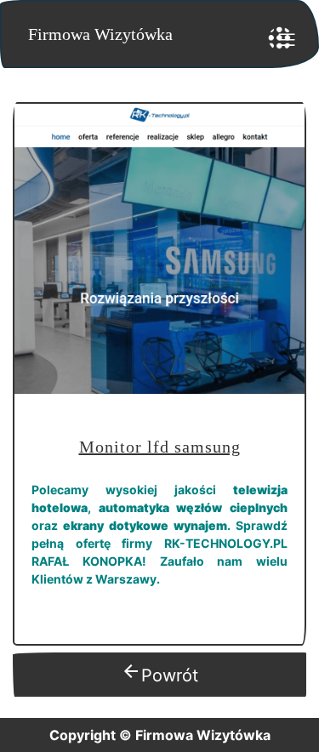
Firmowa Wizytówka (100, 34)
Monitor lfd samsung (160, 446)
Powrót (159, 673)
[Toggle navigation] (281, 38)
